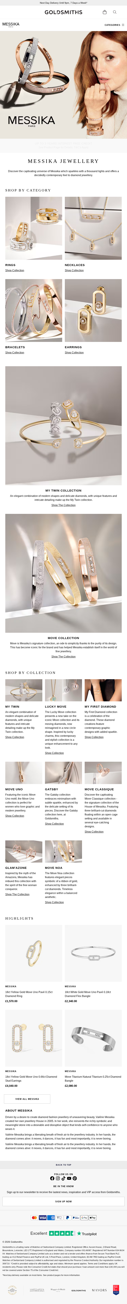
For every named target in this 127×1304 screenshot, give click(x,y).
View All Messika (27, 1099)
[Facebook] (52, 1179)
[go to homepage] (63, 12)
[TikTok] (63, 1179)
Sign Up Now (63, 1201)
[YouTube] (69, 1179)
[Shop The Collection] (63, 484)
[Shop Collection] (33, 258)
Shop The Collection (63, 505)
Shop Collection (14, 270)
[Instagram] (58, 1179)
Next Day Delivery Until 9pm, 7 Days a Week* (63, 2)
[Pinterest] (75, 1179)
